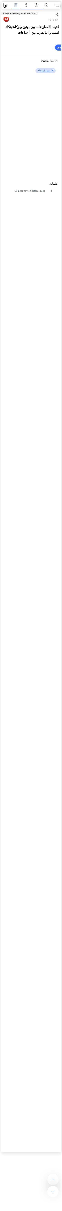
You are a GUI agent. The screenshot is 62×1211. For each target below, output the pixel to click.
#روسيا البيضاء (45, 70)
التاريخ (36, 7)
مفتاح (46, 7)
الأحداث (15, 7)
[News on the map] (6, 5)
